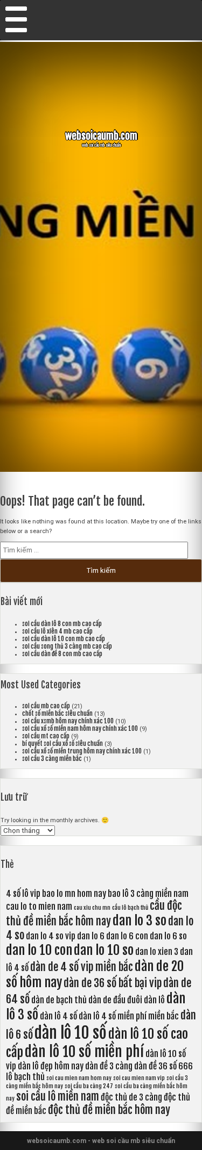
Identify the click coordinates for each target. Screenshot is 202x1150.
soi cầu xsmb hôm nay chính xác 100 (68, 721)
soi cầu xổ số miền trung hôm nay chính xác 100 (82, 751)
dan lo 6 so (168, 936)
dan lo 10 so (104, 950)
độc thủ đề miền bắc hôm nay (109, 1110)
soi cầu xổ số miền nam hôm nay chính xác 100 (80, 728)
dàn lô (154, 1000)
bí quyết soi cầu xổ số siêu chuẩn (62, 744)
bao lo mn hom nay (74, 893)
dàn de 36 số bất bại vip (113, 983)
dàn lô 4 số (58, 1016)
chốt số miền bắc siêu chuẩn (57, 713)
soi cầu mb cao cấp (46, 706)
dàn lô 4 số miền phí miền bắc (129, 1016)
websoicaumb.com (101, 136)
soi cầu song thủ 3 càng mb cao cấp (67, 646)
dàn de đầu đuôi (115, 1000)
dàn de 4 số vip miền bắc (81, 967)
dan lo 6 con (127, 936)
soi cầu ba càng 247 (89, 1086)
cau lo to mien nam (39, 906)
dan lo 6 (91, 936)
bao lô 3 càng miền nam (148, 893)
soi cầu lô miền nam (57, 1096)
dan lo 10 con (39, 950)
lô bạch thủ (25, 1077)
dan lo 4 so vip (50, 936)
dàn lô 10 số (70, 1033)
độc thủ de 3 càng (131, 1097)
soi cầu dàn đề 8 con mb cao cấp (62, 654)
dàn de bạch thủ (59, 1000)
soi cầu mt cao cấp (45, 736)
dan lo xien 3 (156, 951)
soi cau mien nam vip (139, 1078)
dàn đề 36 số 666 (163, 1066)
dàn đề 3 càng (109, 1066)
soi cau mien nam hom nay (79, 1078)
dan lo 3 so (139, 920)
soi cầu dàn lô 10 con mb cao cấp (63, 639)
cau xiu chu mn (92, 907)
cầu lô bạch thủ (130, 907)
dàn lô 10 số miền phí (84, 1052)
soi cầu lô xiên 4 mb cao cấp (57, 631)
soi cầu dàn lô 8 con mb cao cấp (62, 624)
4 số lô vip (23, 893)
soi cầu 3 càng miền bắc (52, 759)
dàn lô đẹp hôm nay (50, 1066)
